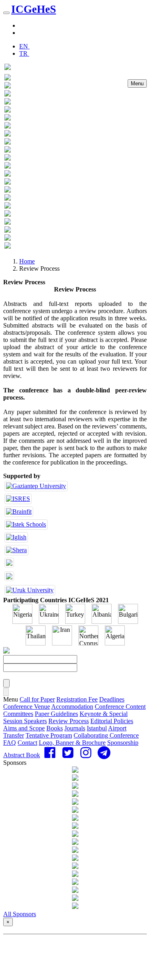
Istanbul (97, 728)
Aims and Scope (24, 728)
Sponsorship (122, 742)
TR (24, 53)
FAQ (9, 742)
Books (54, 728)
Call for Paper (37, 699)
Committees (18, 713)
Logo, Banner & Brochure (72, 742)
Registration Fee (77, 699)
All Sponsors (19, 914)
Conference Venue (26, 706)
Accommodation (72, 706)
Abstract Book (21, 755)
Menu (137, 83)
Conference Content (120, 706)
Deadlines (111, 699)
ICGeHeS (33, 9)
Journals (74, 728)
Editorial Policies (111, 721)
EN (24, 46)
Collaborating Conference (106, 735)
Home (27, 261)
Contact (27, 742)
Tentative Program (49, 735)
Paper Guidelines (56, 713)
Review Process (68, 721)
